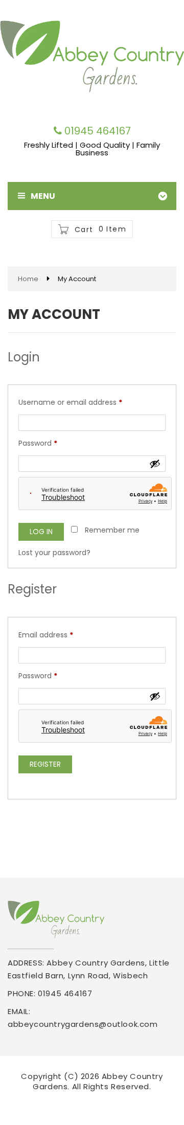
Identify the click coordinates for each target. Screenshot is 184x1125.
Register (45, 764)
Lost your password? (54, 552)
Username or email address (85, 402)
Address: (26, 962)
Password (53, 443)
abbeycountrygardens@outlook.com (83, 1024)
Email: (19, 1011)
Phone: (22, 993)
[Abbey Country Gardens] (92, 56)
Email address (61, 634)
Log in (41, 531)
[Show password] (154, 463)
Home (28, 279)
